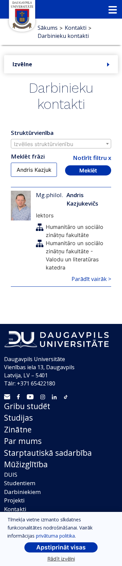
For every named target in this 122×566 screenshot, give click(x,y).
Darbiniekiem (22, 492)
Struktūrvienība (32, 133)
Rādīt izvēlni (61, 559)
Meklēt (88, 170)
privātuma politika (55, 536)
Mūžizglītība (26, 464)
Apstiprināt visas (61, 547)
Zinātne (18, 429)
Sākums (48, 27)
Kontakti (75, 27)
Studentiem (19, 483)
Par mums (23, 440)
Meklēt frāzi (28, 156)
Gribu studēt (27, 406)
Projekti (14, 500)
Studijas (18, 417)
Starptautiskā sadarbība (48, 452)
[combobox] (61, 143)
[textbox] (61, 144)
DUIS (10, 474)
